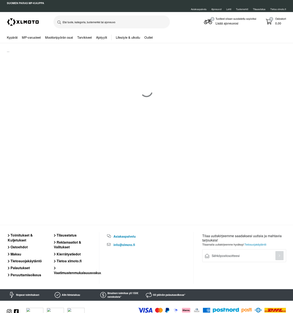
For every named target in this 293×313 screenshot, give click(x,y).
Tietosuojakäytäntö (26, 260)
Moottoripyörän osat (59, 37)
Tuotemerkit (242, 9)
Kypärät (12, 37)
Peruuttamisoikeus (25, 274)
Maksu (15, 254)
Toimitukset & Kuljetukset (20, 237)
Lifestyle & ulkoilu (128, 37)
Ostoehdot (19, 246)
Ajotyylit (101, 37)
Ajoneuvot (216, 9)
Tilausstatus (66, 235)
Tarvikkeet (84, 37)
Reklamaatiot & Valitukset (67, 244)
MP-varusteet (31, 37)
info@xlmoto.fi (124, 245)
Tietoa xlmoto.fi (278, 9)
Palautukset (20, 267)
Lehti (228, 9)
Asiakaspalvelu (199, 9)
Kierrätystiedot (68, 254)
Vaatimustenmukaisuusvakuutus (80, 272)
